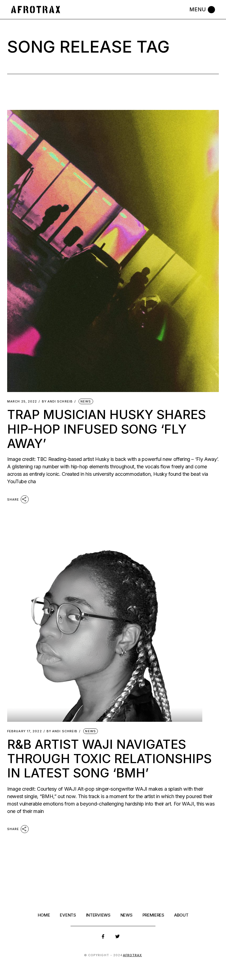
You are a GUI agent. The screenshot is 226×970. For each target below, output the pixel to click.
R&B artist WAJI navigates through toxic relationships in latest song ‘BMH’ (109, 758)
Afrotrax (132, 955)
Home (44, 915)
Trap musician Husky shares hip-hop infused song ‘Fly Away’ (106, 429)
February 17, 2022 (24, 731)
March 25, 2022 (22, 401)
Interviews (98, 915)
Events (68, 915)
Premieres (153, 915)
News (85, 401)
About (181, 915)
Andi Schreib (57, 401)
